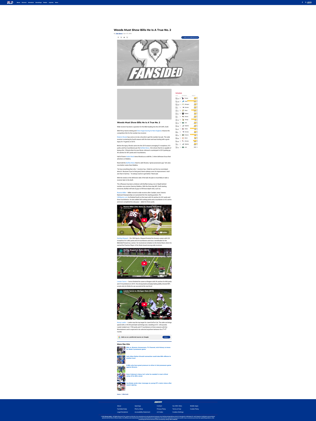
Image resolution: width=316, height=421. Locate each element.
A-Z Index (160, 412)
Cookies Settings (177, 412)
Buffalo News (145, 148)
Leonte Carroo (121, 281)
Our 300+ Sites (177, 406)
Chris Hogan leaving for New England (149, 131)
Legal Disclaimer (122, 412)
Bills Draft (125, 394)
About (119, 406)
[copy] (127, 37)
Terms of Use (176, 409)
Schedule (31, 2)
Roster (45, 2)
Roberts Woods (122, 137)
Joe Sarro (119, 33)
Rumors (24, 2)
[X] (305, 2)
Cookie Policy (194, 409)
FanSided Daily (122, 409)
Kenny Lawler (121, 322)
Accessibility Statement (142, 412)
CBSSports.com (122, 197)
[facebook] (302, 2)
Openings (138, 406)
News (18, 2)
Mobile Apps (194, 406)
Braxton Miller (121, 192)
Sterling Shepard (122, 238)
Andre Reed (130, 156)
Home (119, 394)
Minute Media (108, 416)
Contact (159, 406)
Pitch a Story (139, 409)
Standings (38, 2)
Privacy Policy (161, 409)
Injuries (51, 2)
